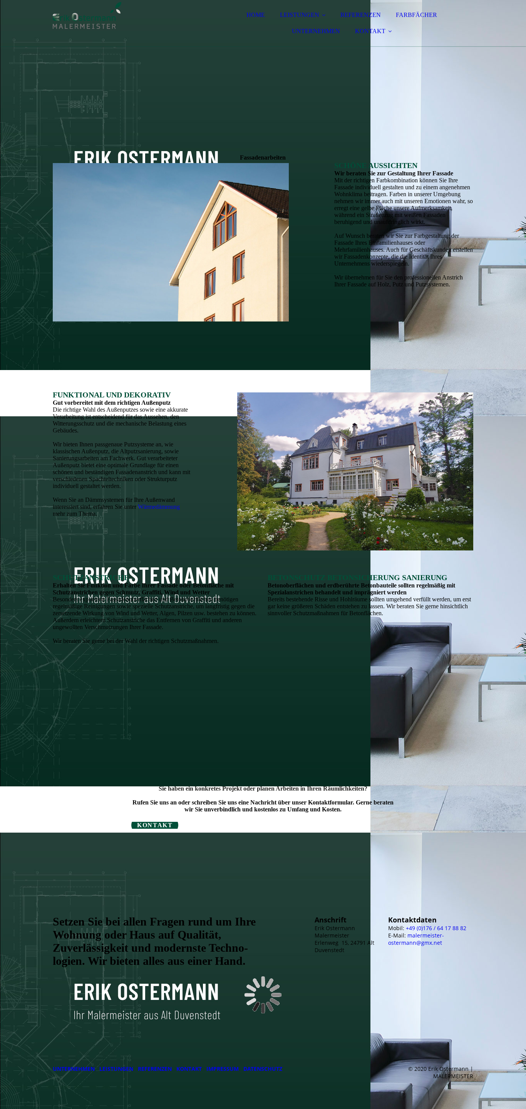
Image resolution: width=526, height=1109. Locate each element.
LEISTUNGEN (299, 15)
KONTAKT (370, 31)
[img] (120, 27)
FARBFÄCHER (416, 15)
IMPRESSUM (222, 1068)
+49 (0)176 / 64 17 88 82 (436, 928)
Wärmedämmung (159, 506)
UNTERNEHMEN (316, 31)
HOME (255, 15)
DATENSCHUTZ (262, 1068)
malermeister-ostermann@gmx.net (416, 939)
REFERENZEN (360, 15)
